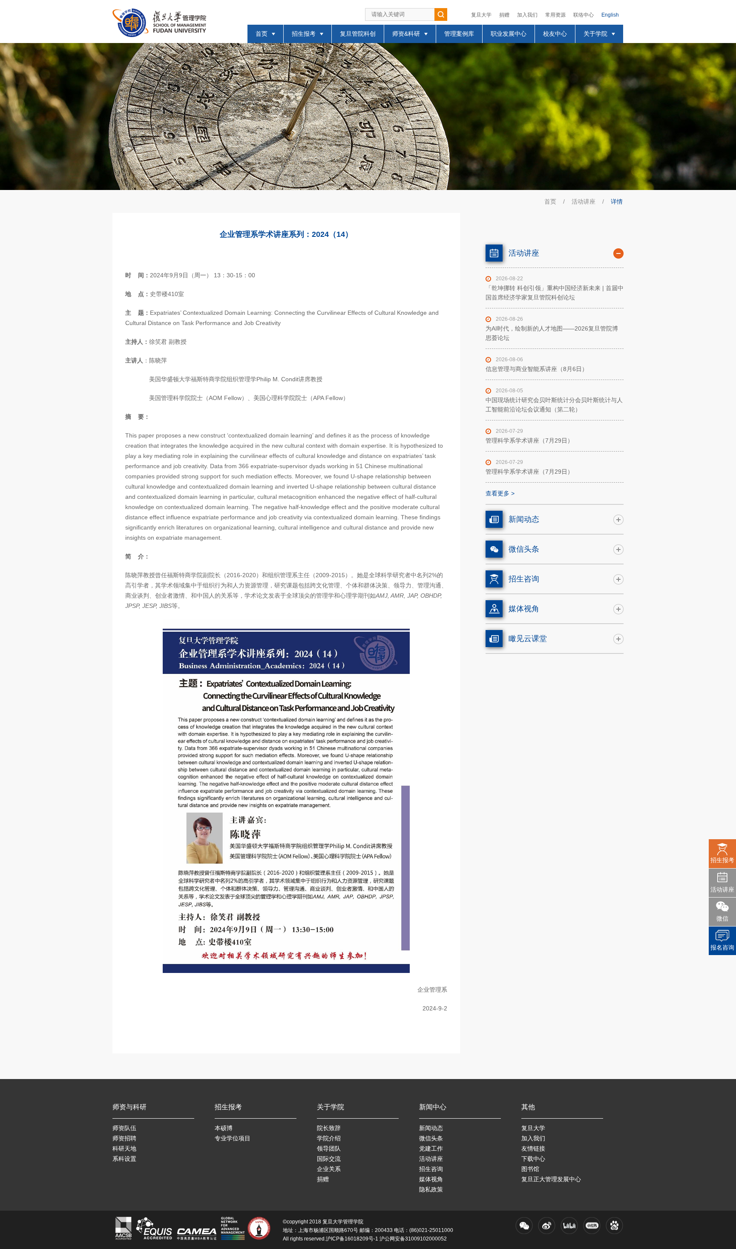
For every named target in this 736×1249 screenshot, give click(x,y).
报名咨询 (722, 947)
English (610, 15)
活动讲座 (583, 201)
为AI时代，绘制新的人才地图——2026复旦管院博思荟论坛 (552, 333)
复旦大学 (481, 15)
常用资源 (555, 15)
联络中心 (583, 15)
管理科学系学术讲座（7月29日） (529, 440)
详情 (617, 201)
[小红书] (592, 1225)
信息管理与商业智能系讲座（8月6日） (537, 368)
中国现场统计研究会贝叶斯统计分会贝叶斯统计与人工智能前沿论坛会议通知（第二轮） (554, 405)
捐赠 (504, 15)
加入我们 (527, 15)
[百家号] (614, 1225)
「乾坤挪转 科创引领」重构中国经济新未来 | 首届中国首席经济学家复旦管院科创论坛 (555, 293)
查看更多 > (500, 493)
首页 (550, 201)
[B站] (569, 1225)
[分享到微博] (546, 1225)
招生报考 (722, 860)
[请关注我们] (524, 1225)
